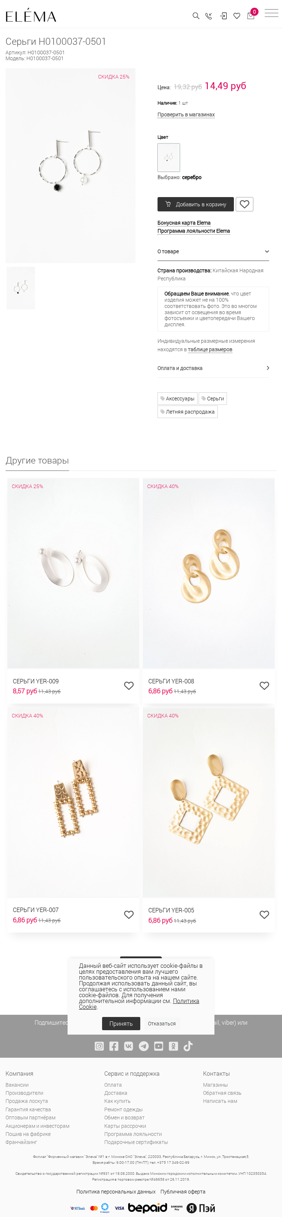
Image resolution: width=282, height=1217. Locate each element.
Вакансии (17, 1084)
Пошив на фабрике (28, 1133)
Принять (121, 1023)
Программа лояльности (133, 1133)
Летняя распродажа (190, 411)
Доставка (115, 1092)
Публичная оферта (183, 1191)
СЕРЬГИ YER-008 (171, 681)
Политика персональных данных (116, 1191)
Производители (24, 1092)
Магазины (215, 1084)
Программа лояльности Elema (194, 230)
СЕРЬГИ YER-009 (36, 681)
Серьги (215, 398)
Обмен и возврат (124, 1117)
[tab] (213, 251)
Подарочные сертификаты (136, 1141)
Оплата (113, 1084)
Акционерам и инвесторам (37, 1125)
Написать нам (220, 1100)
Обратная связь (222, 1092)
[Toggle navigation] (271, 14)
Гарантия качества (28, 1109)
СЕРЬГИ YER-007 (36, 909)
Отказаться (162, 1023)
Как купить (117, 1100)
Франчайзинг (21, 1141)
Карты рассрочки (125, 1125)
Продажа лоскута (27, 1100)
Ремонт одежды (123, 1109)
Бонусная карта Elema (184, 222)
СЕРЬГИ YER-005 (171, 910)
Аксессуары (180, 398)
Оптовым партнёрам (30, 1117)
